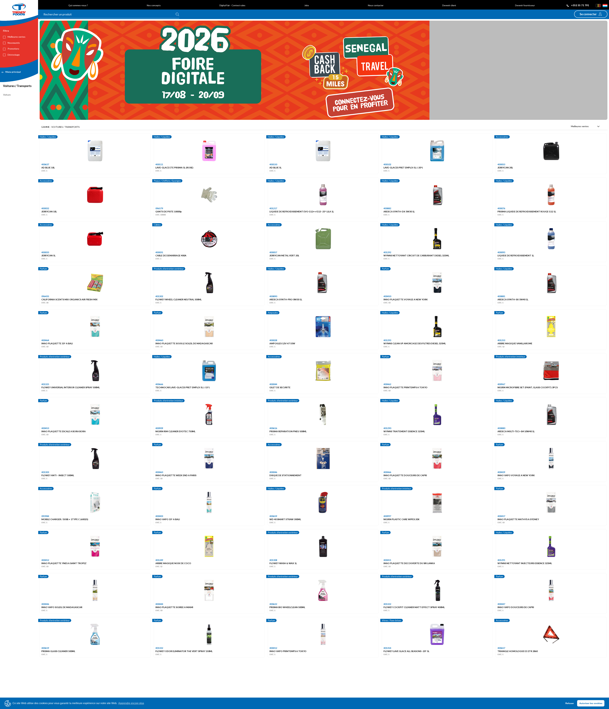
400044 (273, 384)
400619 (45, 648)
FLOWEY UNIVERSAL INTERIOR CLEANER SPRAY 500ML (70, 387)
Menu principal (13, 71)
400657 (501, 648)
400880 (501, 428)
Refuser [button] (569, 703)
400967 (501, 384)
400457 (501, 516)
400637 (45, 164)
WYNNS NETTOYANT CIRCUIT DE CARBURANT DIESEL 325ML (416, 255)
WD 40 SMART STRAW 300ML (285, 519)
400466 (387, 472)
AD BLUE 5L (275, 167)
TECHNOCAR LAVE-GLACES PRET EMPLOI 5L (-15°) (182, 387)
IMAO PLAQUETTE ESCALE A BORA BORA (63, 431)
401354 (387, 648)
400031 (159, 252)
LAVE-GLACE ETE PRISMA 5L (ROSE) (174, 167)
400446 (45, 604)
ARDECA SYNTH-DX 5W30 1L (399, 211)
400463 (159, 472)
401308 (273, 560)
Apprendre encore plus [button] (131, 703)
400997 (387, 516)
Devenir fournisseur (525, 5)
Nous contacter (375, 5)
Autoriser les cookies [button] (590, 703)
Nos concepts (154, 5)
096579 (159, 208)
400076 (501, 208)
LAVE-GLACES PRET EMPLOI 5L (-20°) (403, 167)
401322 (387, 604)
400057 (273, 252)
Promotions (13, 48)
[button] (590, 14)
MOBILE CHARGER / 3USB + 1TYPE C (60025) (64, 519)
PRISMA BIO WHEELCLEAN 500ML (287, 607)
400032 (45, 208)
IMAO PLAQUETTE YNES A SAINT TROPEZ (63, 563)
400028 (273, 340)
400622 (273, 604)
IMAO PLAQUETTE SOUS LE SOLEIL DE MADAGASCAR (184, 343)
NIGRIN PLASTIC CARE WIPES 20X (401, 519)
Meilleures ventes (16, 36)
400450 (387, 296)
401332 (159, 648)
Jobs (306, 5)
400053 (501, 164)
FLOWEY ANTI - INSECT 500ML (57, 475)
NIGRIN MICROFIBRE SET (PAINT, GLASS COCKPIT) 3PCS (528, 387)
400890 (273, 296)
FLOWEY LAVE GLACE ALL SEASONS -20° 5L (406, 651)
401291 (501, 560)
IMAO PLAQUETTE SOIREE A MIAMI (174, 607)
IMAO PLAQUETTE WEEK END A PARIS (175, 475)
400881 (501, 296)
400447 (501, 604)
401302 (159, 296)
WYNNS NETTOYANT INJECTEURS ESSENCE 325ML (525, 563)
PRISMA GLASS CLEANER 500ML (58, 651)
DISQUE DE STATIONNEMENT (285, 475)
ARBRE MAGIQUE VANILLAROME (515, 343)
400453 (45, 428)
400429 (501, 472)
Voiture (7, 94)
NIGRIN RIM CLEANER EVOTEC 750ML (175, 431)
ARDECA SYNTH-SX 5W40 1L (513, 299)
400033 (45, 252)
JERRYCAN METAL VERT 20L (284, 255)
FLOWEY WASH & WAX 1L (283, 563)
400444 (159, 604)
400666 (159, 384)
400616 (273, 428)
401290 (387, 428)
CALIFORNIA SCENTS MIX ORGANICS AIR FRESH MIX (69, 299)
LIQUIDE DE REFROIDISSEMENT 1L (516, 255)
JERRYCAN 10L (49, 211)
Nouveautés (13, 42)
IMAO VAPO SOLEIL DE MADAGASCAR (61, 607)
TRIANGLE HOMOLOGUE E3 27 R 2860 (518, 651)
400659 (273, 516)
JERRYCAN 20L (505, 167)
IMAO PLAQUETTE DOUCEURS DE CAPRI (405, 475)
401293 (387, 340)
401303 (45, 472)
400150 (273, 164)
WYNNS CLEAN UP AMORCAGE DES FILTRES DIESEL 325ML (414, 343)
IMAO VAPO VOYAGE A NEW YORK (516, 475)
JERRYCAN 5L (48, 255)
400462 (387, 384)
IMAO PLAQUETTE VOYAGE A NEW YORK (405, 299)
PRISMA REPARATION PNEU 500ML (288, 431)
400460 (159, 340)
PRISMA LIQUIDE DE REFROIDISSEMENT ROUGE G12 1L (527, 211)
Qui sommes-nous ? (78, 5)
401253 (501, 340)
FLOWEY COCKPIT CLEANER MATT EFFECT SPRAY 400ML (414, 607)
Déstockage (13, 54)
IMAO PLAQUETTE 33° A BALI (57, 343)
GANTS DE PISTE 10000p (168, 211)
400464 (45, 340)
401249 (159, 560)
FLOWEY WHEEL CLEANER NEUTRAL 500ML (178, 299)
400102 (387, 164)
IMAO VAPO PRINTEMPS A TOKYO (287, 651)
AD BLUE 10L (48, 167)
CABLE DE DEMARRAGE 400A (170, 255)
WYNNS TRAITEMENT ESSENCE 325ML (404, 431)
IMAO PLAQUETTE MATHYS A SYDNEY (518, 519)
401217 (273, 208)
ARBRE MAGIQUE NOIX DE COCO (173, 563)
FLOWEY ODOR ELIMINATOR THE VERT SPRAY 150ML (184, 651)
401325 (45, 384)
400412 (273, 648)
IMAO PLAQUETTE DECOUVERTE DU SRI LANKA (409, 563)
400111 (159, 164)
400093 (501, 252)
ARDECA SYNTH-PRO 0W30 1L (285, 299)
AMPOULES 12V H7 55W (282, 343)
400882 (387, 208)
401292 (387, 252)
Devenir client (449, 5)
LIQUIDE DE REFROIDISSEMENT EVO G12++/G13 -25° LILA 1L (301, 211)
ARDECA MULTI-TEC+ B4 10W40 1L (516, 431)
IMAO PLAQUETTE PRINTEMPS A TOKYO (405, 387)
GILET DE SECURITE (279, 387)
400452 (45, 560)
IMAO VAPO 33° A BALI (167, 519)
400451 (387, 560)
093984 (45, 516)
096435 (45, 296)
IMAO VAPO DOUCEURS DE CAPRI (516, 607)
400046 (273, 472)
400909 (159, 428)
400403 (159, 516)
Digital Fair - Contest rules (232, 5)
